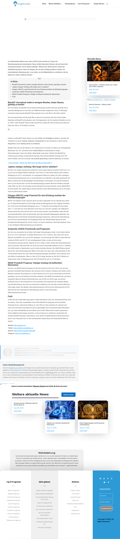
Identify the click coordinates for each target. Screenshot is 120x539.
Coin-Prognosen (83, 4)
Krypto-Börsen (99, 4)
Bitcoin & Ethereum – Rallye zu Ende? (100, 104)
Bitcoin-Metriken (55, 4)
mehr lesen (92, 92)
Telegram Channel (39, 386)
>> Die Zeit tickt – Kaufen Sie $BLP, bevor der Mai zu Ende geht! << (30, 163)
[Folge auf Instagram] (100, 478)
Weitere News (68, 394)
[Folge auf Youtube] (104, 482)
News (44, 4)
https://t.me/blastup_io (22, 333)
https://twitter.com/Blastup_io (23, 328)
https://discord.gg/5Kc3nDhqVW (24, 331)
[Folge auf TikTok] (104, 478)
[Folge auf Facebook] (107, 478)
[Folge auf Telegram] (108, 482)
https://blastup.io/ (20, 325)
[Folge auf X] (111, 478)
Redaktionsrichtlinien (16, 368)
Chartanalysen (70, 4)
